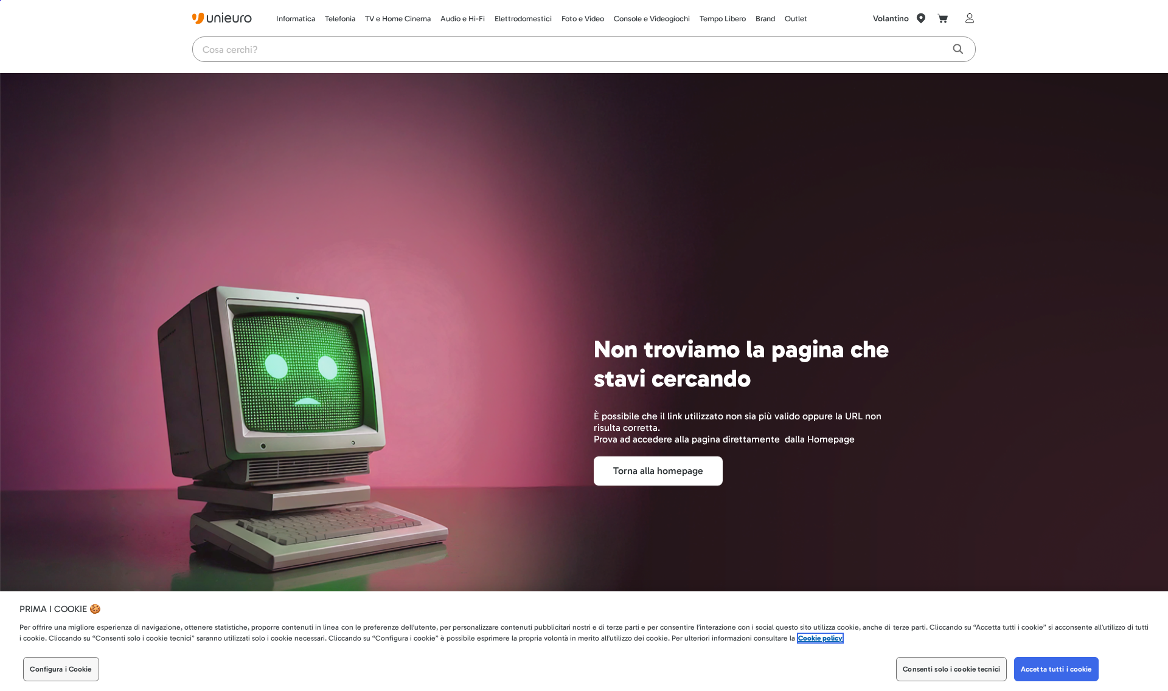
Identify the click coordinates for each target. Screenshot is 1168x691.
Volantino (891, 18)
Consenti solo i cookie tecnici (951, 669)
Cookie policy (820, 638)
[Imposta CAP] (921, 18)
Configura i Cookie (60, 669)
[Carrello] (943, 18)
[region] (584, 641)
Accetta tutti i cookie (1056, 669)
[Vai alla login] (967, 18)
